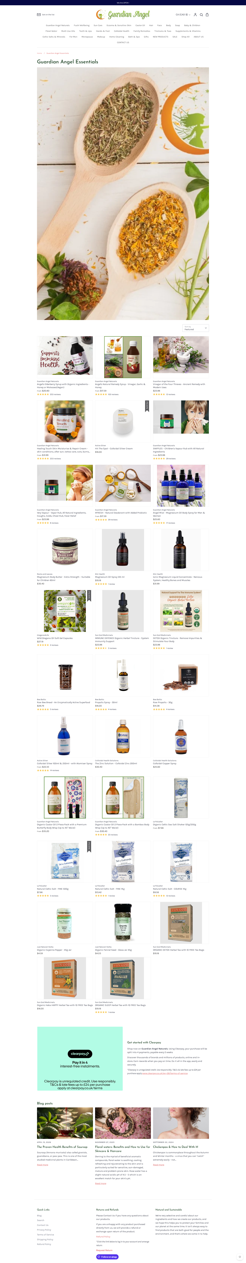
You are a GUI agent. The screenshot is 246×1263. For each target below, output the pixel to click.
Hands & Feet (103, 31)
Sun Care (98, 25)
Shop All (185, 36)
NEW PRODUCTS (160, 36)
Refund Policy (44, 1244)
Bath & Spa (134, 36)
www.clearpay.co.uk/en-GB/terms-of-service (165, 1073)
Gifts (146, 36)
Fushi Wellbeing (81, 25)
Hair (151, 25)
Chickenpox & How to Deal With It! (175, 1147)
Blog (39, 1215)
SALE (175, 36)
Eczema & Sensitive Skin (119, 25)
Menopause (87, 36)
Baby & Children (192, 25)
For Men (73, 36)
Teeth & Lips (85, 31)
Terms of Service (45, 1234)
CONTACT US (123, 42)
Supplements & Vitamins (188, 31)
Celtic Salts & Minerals (54, 36)
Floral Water (51, 31)
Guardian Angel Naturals (58, 25)
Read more (42, 1164)
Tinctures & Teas (162, 31)
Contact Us (42, 1225)
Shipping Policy (45, 1239)
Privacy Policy (44, 1229)
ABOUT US (199, 36)
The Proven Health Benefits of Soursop (62, 1147)
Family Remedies (142, 31)
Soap (177, 25)
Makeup (101, 36)
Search (40, 1220)
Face (159, 25)
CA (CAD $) (182, 14)
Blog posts (45, 1103)
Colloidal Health (121, 31)
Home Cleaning (116, 36)
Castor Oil (140, 25)
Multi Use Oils (68, 31)
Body (168, 25)
